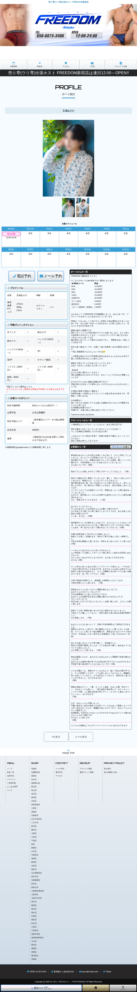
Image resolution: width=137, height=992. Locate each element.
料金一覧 (10, 772)
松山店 (34, 923)
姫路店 (34, 905)
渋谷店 (34, 801)
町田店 (34, 826)
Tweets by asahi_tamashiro (82, 414)
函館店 (34, 776)
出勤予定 (10, 776)
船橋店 (34, 848)
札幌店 (34, 769)
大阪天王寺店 (36, 898)
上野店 (34, 808)
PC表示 (56, 737)
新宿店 (34, 797)
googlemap (22, 447)
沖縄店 (34, 959)
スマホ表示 (81, 737)
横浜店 (34, 830)
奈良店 (34, 884)
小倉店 (34, 927)
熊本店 (34, 945)
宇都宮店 (34, 855)
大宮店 (34, 837)
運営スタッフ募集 (87, 772)
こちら (29, 386)
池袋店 (34, 812)
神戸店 (34, 902)
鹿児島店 (34, 956)
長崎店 (34, 948)
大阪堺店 (34, 894)
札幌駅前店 (35, 772)
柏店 (33, 844)
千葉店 (34, 841)
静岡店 (34, 862)
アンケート (11, 779)
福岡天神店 (35, 934)
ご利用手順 (11, 783)
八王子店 (34, 823)
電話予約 (24, 276)
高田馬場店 (35, 805)
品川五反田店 (36, 819)
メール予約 (53, 276)
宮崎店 (34, 952)
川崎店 (34, 833)
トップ (9, 769)
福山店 (34, 912)
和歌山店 (34, 887)
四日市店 (34, 876)
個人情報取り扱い (111, 772)
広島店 (34, 916)
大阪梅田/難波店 (37, 891)
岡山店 (34, 909)
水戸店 (34, 851)
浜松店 (34, 866)
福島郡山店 (35, 783)
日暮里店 (34, 815)
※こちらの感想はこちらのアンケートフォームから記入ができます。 (100, 725)
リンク (9, 790)
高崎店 (34, 859)
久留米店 (34, 930)
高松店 (34, 920)
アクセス (59, 776)
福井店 (34, 869)
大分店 (34, 941)
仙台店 (34, 779)
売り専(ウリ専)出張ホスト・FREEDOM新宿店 (68, 982)
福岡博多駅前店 (37, 938)
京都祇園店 (35, 880)
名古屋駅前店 (36, 873)
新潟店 (34, 787)
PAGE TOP (68, 753)
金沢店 (34, 794)
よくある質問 (12, 787)
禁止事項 (107, 769)
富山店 (34, 790)
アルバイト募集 (86, 769)
